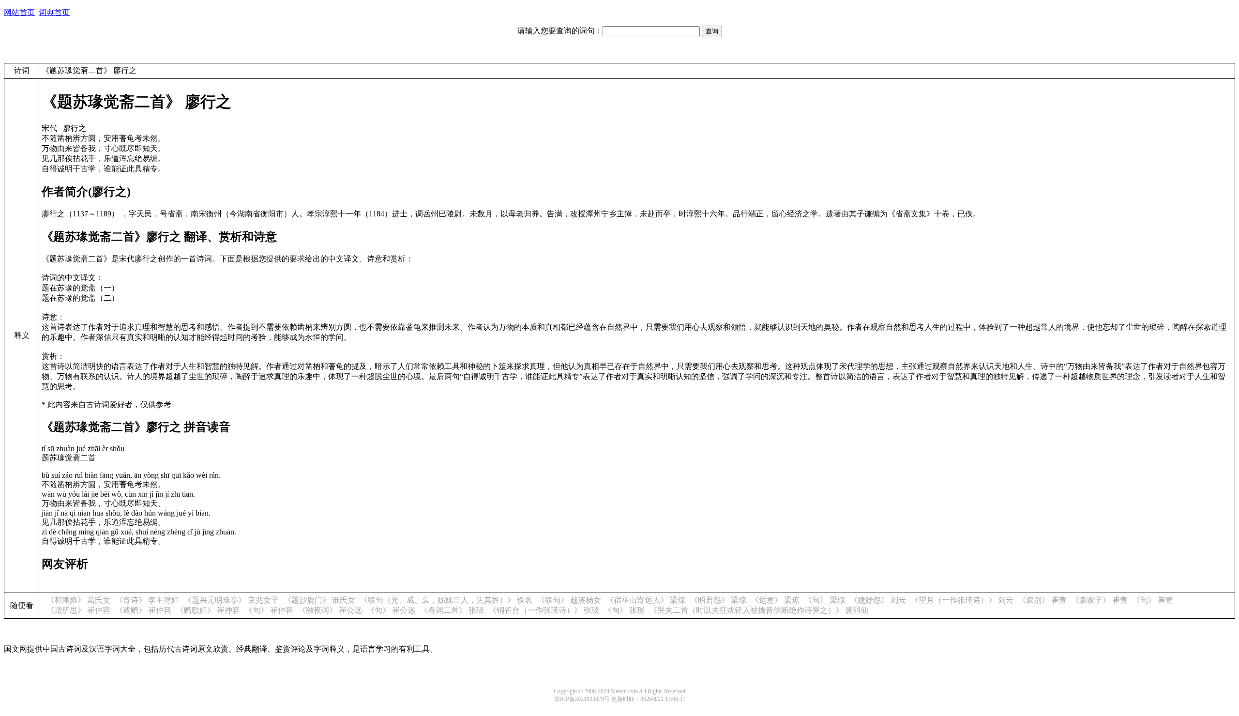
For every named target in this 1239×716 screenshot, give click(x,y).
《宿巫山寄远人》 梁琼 (645, 600)
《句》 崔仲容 (269, 610)
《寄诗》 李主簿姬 (147, 600)
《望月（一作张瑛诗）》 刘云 (962, 600)
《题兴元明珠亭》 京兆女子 (231, 600)
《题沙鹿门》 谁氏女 (319, 600)
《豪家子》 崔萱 (1100, 600)
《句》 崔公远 (391, 610)
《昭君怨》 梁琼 (718, 600)
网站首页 (19, 12)
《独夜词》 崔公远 (330, 610)
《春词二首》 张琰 (452, 610)
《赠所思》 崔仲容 (78, 610)
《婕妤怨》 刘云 (878, 600)
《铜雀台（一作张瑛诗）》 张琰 (544, 610)
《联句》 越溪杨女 (569, 600)
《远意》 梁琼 (775, 600)
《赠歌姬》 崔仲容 (208, 610)
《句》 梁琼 (824, 600)
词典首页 (54, 12)
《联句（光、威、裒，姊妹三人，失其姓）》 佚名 (446, 600)
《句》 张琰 (624, 610)
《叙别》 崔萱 (1042, 600)
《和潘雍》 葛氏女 (78, 600)
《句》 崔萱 (1153, 600)
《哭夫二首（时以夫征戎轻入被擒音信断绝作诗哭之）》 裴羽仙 (759, 610)
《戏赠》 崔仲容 (143, 610)
